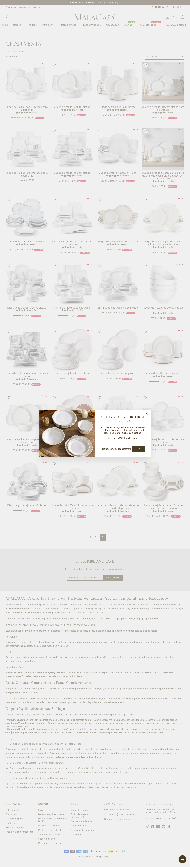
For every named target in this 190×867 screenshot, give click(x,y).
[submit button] (139, 449)
